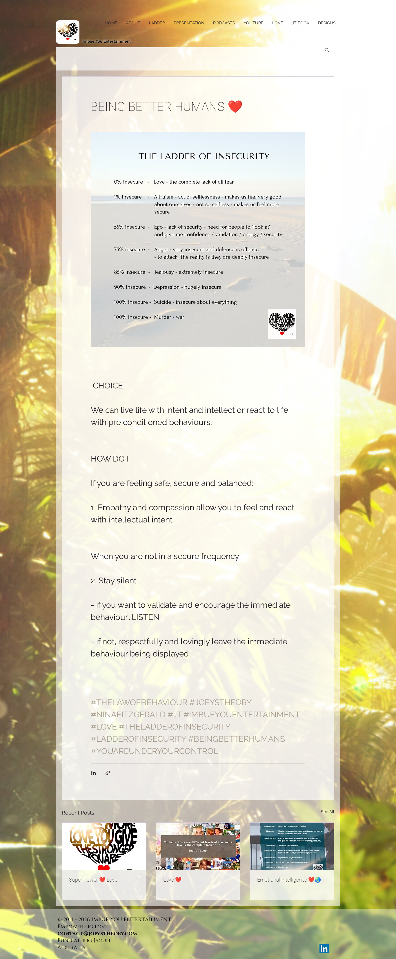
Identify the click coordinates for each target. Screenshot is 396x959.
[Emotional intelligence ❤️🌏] (292, 846)
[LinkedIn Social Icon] (324, 948)
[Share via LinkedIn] (93, 773)
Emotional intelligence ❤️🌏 (289, 880)
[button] (327, 49)
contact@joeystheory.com (97, 933)
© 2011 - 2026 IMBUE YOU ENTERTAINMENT (115, 919)
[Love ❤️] (198, 846)
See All (327, 811)
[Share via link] (107, 773)
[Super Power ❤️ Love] (104, 846)
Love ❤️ (172, 880)
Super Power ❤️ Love (93, 880)
